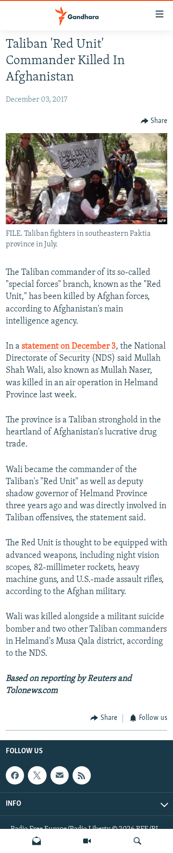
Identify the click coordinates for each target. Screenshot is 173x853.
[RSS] (82, 775)
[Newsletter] (36, 841)
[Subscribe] (59, 775)
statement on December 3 (69, 346)
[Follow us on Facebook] (15, 775)
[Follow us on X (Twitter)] (37, 775)
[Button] (154, 121)
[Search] (137, 841)
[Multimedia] (87, 841)
